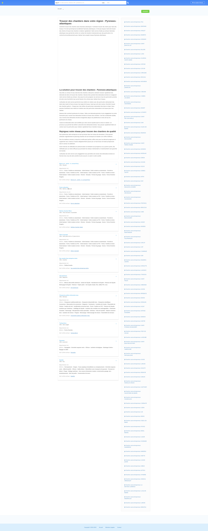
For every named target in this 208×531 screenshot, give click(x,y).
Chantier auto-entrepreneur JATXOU (135, 470)
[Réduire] (198, 507)
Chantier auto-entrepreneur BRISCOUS (136, 207)
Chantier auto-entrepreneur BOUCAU (135, 77)
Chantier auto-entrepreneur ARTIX (134, 176)
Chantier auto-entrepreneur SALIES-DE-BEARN (135, 127)
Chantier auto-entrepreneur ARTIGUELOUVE (132, 354)
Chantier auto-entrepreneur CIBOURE (135, 91)
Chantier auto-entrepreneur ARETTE (135, 456)
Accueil (60, 9)
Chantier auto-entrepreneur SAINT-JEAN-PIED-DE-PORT (134, 342)
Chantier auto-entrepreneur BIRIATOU (135, 507)
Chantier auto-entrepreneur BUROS (135, 298)
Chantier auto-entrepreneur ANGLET (135, 30)
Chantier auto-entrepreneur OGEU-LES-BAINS (135, 421)
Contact (119, 527)
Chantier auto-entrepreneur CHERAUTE (136, 403)
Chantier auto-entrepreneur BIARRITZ (135, 35)
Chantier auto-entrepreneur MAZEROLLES (132, 497)
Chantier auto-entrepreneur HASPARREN (132, 102)
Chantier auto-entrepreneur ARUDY (135, 222)
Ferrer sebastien (75, 203)
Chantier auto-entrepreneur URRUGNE (135, 73)
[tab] (88, 164)
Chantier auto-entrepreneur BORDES (135, 226)
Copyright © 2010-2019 (90, 527)
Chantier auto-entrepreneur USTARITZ (135, 112)
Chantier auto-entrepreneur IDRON (135, 157)
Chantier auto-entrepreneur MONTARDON (132, 231)
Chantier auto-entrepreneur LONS (134, 54)
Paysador (73, 352)
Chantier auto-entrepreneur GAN (134, 122)
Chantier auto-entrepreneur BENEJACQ (136, 293)
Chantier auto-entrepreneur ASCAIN (135, 162)
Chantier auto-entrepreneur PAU (134, 22)
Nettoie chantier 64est (77, 227)
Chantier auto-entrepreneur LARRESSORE (132, 348)
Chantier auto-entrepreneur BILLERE (135, 49)
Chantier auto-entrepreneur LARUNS (135, 364)
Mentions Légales (110, 527)
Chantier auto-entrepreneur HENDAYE (135, 39)
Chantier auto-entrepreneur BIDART (135, 108)
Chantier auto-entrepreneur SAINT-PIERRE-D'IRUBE (134, 144)
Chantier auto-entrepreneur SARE (134, 212)
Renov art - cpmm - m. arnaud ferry (80, 180)
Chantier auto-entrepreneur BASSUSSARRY (132, 217)
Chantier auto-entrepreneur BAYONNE (135, 26)
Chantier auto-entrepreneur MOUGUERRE (132, 138)
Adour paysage (75, 251)
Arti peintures (74, 287)
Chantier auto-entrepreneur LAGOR (135, 437)
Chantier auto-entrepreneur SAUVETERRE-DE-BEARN (132, 392)
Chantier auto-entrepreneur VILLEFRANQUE (132, 237)
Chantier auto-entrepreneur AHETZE (135, 321)
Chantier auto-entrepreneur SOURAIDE (136, 441)
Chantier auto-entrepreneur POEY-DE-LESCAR (135, 332)
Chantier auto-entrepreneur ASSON (135, 289)
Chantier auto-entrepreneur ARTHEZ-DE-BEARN (135, 311)
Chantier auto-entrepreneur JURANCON (132, 86)
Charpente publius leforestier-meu (80, 315)
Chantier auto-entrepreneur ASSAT (134, 306)
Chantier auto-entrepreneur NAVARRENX (132, 446)
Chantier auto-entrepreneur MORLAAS (135, 153)
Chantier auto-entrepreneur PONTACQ (135, 203)
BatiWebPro (192, 522)
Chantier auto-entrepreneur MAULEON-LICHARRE (132, 186)
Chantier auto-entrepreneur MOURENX (136, 81)
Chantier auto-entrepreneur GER (134, 255)
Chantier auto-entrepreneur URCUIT (135, 242)
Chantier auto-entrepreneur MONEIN (135, 149)
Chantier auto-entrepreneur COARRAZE (136, 251)
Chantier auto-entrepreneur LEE (134, 412)
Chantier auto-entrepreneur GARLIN (135, 377)
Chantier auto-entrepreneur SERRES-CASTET (135, 171)
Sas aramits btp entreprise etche (80, 268)
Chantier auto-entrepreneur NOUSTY (135, 368)
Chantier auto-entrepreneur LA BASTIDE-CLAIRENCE (133, 485)
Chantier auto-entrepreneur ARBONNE (136, 285)
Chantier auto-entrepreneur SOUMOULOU (132, 398)
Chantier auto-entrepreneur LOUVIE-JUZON (134, 461)
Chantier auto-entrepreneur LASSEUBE (135, 337)
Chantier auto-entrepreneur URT (134, 247)
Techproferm (74, 333)
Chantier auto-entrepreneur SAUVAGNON (132, 198)
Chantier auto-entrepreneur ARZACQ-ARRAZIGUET (135, 479)
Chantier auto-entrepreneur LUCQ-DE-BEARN (135, 491)
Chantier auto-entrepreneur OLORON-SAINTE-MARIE (135, 59)
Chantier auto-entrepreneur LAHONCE (135, 270)
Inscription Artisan (198, 2)
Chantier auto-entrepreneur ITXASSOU (135, 274)
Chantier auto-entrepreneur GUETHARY (136, 387)
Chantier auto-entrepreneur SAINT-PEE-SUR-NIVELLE (134, 117)
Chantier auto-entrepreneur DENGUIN (135, 302)
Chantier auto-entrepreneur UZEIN (134, 407)
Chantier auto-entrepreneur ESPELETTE (136, 266)
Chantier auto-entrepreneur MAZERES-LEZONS (135, 260)
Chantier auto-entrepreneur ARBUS (135, 466)
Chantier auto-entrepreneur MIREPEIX (135, 451)
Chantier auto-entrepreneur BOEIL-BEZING (134, 431)
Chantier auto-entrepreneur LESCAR (135, 68)
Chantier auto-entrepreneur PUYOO (135, 426)
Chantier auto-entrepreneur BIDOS (134, 416)
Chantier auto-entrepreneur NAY (134, 181)
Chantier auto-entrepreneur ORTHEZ (135, 64)
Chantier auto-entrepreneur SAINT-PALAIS (134, 279)
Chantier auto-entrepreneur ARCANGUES (132, 192)
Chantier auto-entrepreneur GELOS (135, 166)
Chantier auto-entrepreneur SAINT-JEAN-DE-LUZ (134, 44)
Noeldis (73, 376)
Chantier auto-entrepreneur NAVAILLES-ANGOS (132, 382)
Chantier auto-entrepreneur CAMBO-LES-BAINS (135, 96)
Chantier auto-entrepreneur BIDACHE (135, 372)
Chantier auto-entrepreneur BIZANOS (135, 133)
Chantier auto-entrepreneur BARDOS (135, 316)
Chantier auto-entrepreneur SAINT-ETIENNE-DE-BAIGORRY (134, 326)
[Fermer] (201, 507)
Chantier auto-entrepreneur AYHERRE (135, 474)
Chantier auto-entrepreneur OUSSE (135, 359)
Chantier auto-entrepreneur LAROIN (135, 503)
